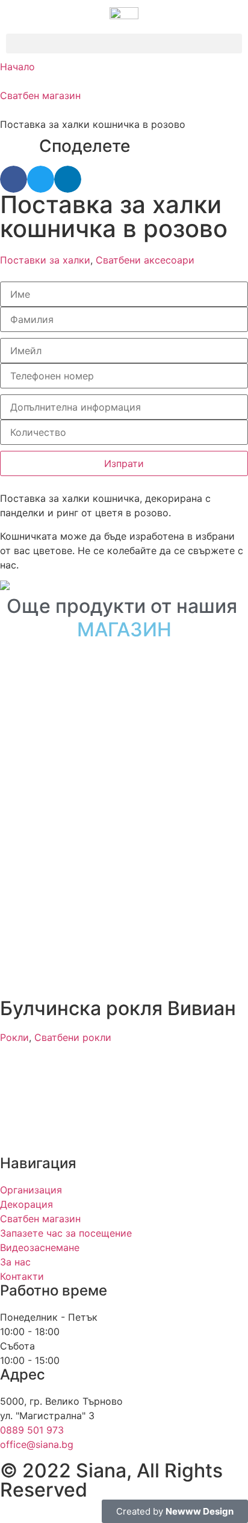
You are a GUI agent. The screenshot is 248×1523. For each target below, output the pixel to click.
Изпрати (124, 463)
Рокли (14, 1037)
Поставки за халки (45, 260)
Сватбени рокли (72, 1037)
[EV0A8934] (124, 585)
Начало (17, 67)
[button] (124, 43)
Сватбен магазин (40, 95)
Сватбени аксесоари (145, 260)
